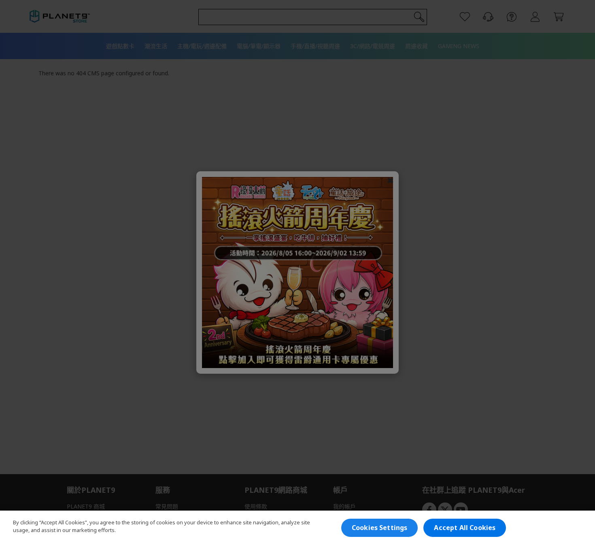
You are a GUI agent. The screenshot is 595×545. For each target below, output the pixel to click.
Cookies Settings (380, 527)
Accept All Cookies (464, 527)
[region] (297, 528)
